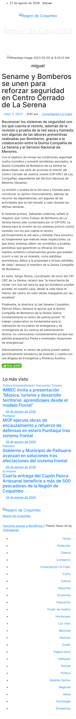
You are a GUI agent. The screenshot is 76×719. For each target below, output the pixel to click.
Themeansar (11, 530)
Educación (64, 602)
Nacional (65, 630)
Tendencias (63, 708)
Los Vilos (64, 623)
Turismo (56, 385)
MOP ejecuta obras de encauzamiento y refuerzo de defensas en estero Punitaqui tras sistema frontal (36, 428)
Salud (67, 694)
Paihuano (9, 446)
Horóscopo (63, 616)
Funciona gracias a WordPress (23, 526)
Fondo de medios (59, 609)
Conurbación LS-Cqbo (57, 114)
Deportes (64, 588)
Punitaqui (9, 415)
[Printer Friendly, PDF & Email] (12, 365)
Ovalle (66, 644)
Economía (9, 471)
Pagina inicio (62, 652)
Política (66, 673)
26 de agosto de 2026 (21, 411)
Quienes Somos (60, 680)
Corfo (67, 574)
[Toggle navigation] (67, 46)
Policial (66, 666)
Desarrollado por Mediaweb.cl (38, 501)
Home (67, 538)
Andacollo (64, 545)
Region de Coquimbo (38, 30)
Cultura (8, 385)
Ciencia (66, 552)
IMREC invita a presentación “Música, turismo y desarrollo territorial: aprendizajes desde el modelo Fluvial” (35, 397)
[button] (36, 46)
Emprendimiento (24, 385)
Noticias (65, 637)
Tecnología (63, 701)
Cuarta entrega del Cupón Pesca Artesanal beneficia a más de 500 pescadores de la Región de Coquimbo (37, 483)
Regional (65, 687)
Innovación (43, 385)
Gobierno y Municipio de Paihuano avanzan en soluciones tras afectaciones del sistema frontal (37, 455)
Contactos (64, 560)
